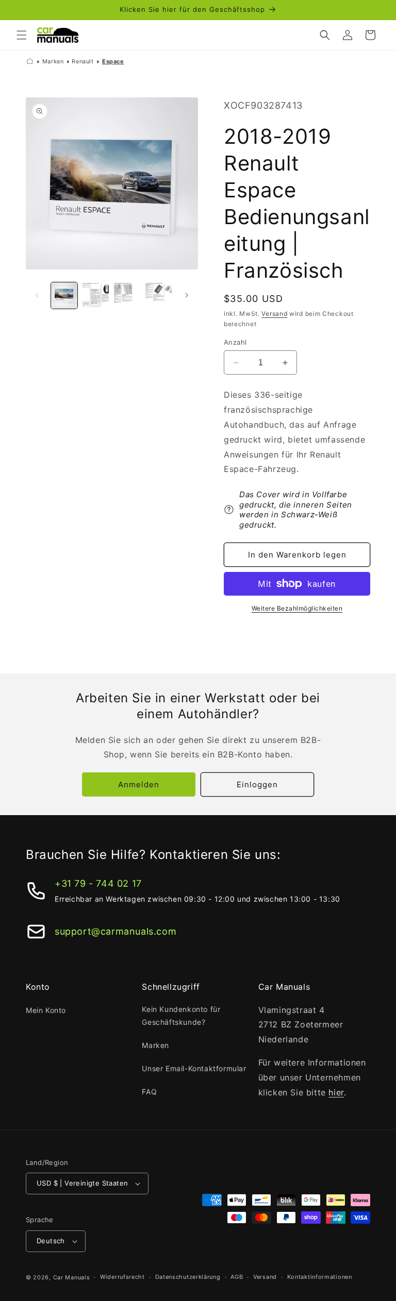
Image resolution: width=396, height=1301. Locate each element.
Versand (274, 313)
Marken (53, 61)
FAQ (149, 1091)
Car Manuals (71, 1277)
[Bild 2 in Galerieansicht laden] (95, 295)
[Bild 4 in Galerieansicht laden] (158, 295)
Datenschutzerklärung (188, 1276)
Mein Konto (46, 1010)
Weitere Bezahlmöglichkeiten (297, 608)
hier (335, 1092)
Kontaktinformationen (319, 1276)
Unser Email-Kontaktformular (194, 1068)
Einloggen (257, 784)
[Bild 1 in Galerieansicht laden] (64, 295)
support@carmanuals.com (115, 931)
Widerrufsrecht (122, 1276)
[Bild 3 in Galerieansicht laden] (127, 295)
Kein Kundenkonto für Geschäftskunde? (181, 1015)
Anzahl (235, 342)
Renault (82, 61)
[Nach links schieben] (37, 295)
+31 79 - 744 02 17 (98, 883)
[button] (21, 35)
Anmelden (138, 784)
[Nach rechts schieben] (186, 295)
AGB (236, 1276)
